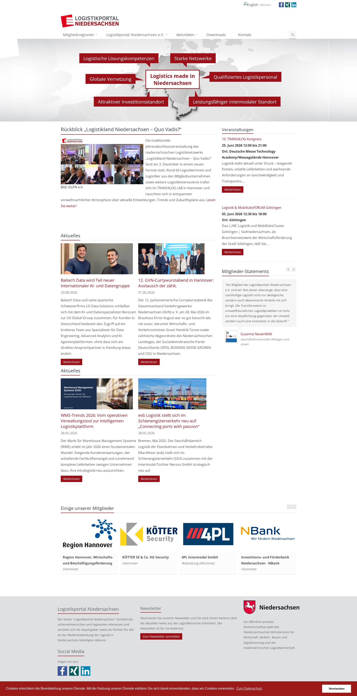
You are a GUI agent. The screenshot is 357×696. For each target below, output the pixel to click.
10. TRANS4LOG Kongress (242, 139)
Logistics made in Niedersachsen (172, 79)
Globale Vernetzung (110, 79)
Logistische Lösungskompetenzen (118, 58)
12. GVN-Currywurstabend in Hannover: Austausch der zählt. (176, 283)
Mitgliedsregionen (78, 34)
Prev (289, 507)
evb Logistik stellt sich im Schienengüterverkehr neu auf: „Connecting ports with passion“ (168, 420)
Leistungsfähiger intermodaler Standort (234, 102)
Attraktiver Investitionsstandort (131, 102)
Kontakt (244, 34)
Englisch (265, 4)
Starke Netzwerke (193, 58)
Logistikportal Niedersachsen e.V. (135, 34)
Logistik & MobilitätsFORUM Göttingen (251, 207)
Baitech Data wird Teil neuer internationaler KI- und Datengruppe (95, 283)
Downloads (216, 34)
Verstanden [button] (337, 688)
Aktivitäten (185, 34)
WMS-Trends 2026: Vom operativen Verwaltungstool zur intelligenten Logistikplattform (94, 420)
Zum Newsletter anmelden (161, 636)
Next (294, 507)
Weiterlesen (71, 362)
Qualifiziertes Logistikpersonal (245, 77)
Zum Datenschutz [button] (249, 688)
